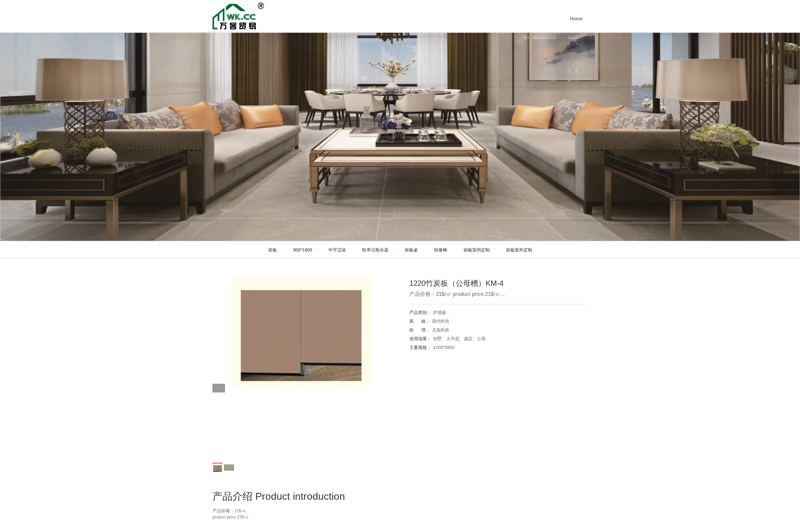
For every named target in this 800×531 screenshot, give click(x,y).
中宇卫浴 (337, 249)
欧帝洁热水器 (375, 249)
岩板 (272, 249)
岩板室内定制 (476, 249)
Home (576, 18)
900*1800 (302, 249)
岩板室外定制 (519, 249)
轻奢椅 (440, 249)
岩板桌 (411, 249)
